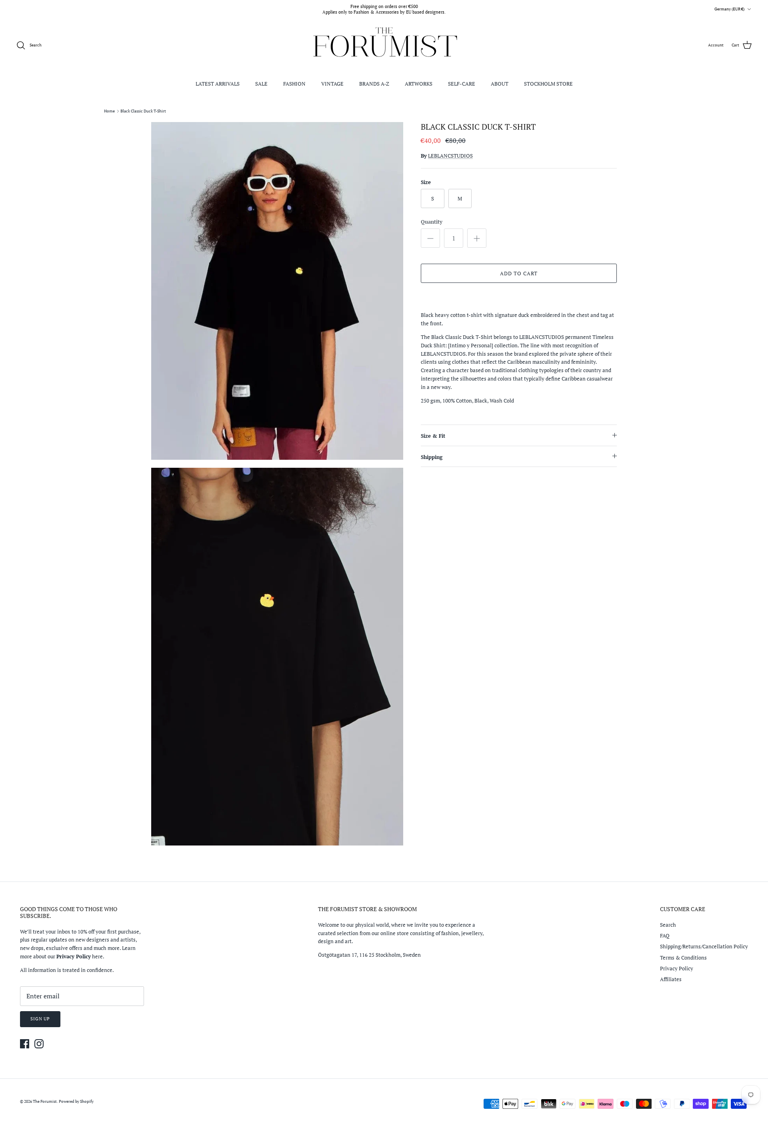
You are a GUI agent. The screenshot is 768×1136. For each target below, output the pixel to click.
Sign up (40, 1019)
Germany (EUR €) (729, 9)
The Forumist (45, 1101)
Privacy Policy (676, 968)
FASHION (294, 83)
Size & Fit (433, 435)
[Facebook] (24, 1043)
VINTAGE (332, 83)
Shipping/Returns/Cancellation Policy (704, 946)
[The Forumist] (384, 45)
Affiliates (671, 979)
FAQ (665, 935)
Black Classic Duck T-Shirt (143, 111)
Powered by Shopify (76, 1101)
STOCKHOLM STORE (548, 83)
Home (109, 111)
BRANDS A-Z (374, 83)
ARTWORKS (418, 83)
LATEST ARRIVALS (218, 83)
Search (668, 924)
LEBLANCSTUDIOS (450, 155)
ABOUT (499, 83)
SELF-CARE (461, 83)
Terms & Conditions (683, 957)
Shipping (431, 457)
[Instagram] (39, 1043)
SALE (261, 83)
